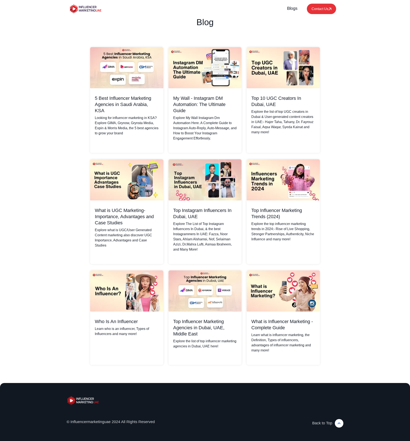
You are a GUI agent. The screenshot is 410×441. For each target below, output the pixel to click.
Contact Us (320, 9)
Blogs (292, 8)
